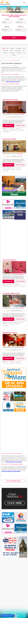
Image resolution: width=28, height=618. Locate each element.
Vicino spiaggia (18, 48)
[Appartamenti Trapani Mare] (20, 406)
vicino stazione (22, 286)
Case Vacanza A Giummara (10, 99)
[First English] (8, 396)
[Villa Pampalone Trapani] (8, 204)
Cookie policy (11, 617)
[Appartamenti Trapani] (14, 387)
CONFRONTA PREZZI (8, 125)
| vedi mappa (21, 114)
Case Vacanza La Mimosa (10, 332)
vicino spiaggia (8, 167)
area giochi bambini (19, 322)
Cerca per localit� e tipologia (13, 480)
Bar (24, 52)
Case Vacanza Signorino (9, 260)
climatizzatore (21, 130)
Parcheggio (12, 48)
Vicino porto (5, 52)
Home (2, 60)
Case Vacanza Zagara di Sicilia (11, 293)
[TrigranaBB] (8, 214)
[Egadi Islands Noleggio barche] (20, 214)
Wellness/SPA (6, 50)
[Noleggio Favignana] (8, 406)
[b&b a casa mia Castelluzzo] (20, 204)
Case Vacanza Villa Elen (9, 139)
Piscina (24, 48)
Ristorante (14, 55)
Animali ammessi (17, 50)
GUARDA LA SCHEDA (20, 125)
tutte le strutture (7, 60)
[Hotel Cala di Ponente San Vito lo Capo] (21, 517)
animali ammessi (12, 128)
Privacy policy (17, 617)
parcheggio (18, 128)
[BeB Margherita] (8, 517)
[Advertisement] (14, 237)
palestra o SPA (5, 325)
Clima (23, 50)
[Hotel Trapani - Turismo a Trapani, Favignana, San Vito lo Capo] (5, 4)
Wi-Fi (8, 48)
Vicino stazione (19, 52)
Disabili (11, 50)
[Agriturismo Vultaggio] (14, 195)
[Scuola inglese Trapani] (14, 557)
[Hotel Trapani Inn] (14, 508)
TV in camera (5, 130)
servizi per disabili (6, 169)
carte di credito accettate (13, 130)
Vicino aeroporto (12, 52)
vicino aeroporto (6, 131)
